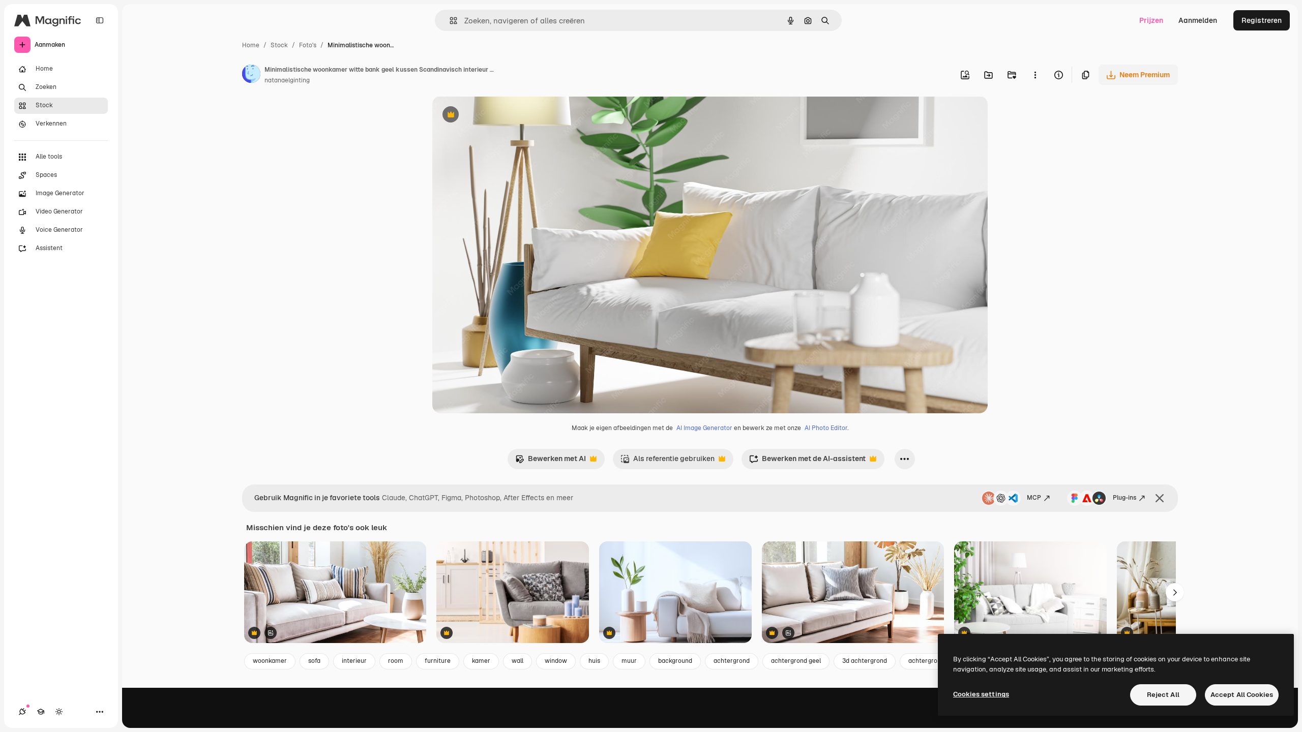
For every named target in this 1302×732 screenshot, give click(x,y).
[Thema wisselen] (59, 712)
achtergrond (732, 661)
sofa (314, 661)
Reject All (1163, 694)
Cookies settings (981, 694)
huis (594, 661)
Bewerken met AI (550, 461)
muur (629, 661)
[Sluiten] (1159, 498)
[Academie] (41, 712)
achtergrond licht (933, 661)
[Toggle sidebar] (100, 20)
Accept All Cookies (1241, 694)
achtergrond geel (796, 661)
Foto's (307, 45)
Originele (499, 115)
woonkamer (270, 661)
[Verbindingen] (22, 712)
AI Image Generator (704, 428)
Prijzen (1151, 20)
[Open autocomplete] (449, 20)
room (395, 661)
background (675, 661)
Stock (279, 45)
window (556, 661)
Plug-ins (1124, 498)
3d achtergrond (864, 661)
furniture (438, 661)
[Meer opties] (1035, 75)
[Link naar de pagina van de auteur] (251, 75)
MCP (1034, 498)
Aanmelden (1197, 20)
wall (517, 661)
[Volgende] (1175, 592)
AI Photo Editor (826, 428)
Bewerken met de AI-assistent (807, 461)
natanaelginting (287, 80)
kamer (481, 661)
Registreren (1261, 20)
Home (250, 45)
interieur (354, 661)
